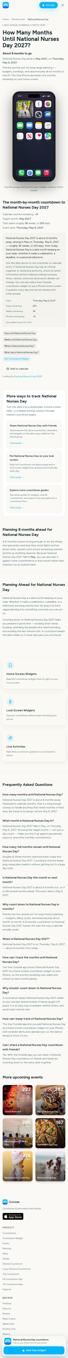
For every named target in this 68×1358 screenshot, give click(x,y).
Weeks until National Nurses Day (20, 339)
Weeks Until (8, 1324)
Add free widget (36, 1350)
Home (6, 19)
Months (6, 1313)
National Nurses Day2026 (28, 376)
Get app (50, 5)
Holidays (7, 1303)
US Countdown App (13, 1284)
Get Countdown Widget (16, 358)
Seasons (7, 1308)
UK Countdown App (13, 1279)
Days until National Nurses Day (19, 333)
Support (7, 1289)
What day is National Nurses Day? (21, 352)
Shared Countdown (13, 1263)
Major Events (9, 1318)
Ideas (5, 1253)
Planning (7, 1248)
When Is (6, 1334)
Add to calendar (19, 368)
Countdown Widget (13, 1238)
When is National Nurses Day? (19, 346)
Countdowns (9, 1233)
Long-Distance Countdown (17, 1269)
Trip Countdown (11, 1274)
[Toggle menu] (62, 5)
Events (6, 1243)
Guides (6, 1258)
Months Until (18, 19)
